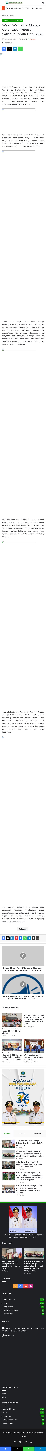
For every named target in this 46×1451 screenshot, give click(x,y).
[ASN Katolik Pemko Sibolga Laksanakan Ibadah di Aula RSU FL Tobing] (8, 1144)
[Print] (37, 938)
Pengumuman (8, 1307)
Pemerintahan (8, 1314)
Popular (21, 1133)
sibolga (23, 929)
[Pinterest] (16, 938)
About (4, 1397)
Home (6, 15)
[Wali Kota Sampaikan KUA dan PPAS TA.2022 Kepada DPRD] (34, 1046)
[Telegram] (29, 938)
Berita (11, 15)
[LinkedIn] (15, 49)
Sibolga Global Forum (10, 1310)
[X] (9, 49)
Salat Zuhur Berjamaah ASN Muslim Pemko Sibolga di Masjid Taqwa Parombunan (29, 1164)
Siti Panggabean (10, 39)
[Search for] (43, 3)
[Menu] (3, 3)
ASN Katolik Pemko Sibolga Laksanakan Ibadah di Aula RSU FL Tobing (29, 1143)
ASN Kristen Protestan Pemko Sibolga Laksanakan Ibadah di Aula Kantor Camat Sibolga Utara (29, 1153)
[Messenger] (20, 938)
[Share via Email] (33, 938)
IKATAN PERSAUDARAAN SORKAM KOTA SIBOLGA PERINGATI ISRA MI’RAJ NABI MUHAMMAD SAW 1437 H (34, 1019)
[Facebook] (4, 49)
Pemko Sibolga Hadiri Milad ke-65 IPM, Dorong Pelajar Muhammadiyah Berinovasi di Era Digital (12, 1056)
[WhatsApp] (20, 49)
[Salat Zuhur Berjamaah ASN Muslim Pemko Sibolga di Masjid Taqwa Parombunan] (8, 1165)
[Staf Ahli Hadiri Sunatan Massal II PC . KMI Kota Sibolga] (12, 1020)
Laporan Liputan (16, 20)
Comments (37, 1133)
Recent (7, 1133)
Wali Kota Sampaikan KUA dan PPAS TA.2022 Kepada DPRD (33, 1057)
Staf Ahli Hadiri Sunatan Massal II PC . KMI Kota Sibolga (11, 1031)
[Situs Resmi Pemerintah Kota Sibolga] (14, 3)
